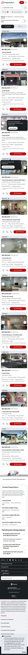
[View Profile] (14, 31)
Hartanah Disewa (5, 626)
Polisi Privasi (10, 643)
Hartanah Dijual (5, 623)
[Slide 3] (12, 45)
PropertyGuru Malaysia (7, 619)
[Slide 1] (10, 45)
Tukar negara (4, 571)
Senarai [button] (9, 26)
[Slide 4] (15, 251)
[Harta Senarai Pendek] (24, 35)
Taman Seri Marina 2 (16, 502)
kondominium (8, 494)
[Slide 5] (16, 251)
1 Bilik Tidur (9, 517)
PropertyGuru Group (6, 563)
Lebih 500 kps (5, 524)
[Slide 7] (17, 45)
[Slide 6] (16, 45)
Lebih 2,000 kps (13, 524)
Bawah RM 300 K (15, 510)
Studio (3, 517)
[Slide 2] (11, 45)
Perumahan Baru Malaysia (8, 630)
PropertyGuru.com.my (6, 601)
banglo (23, 494)
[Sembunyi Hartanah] (21, 35)
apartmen (14, 494)
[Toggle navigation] (25, 2)
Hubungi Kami (4, 567)
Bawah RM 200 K (6, 510)
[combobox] (13, 7)
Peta (21, 26)
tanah (5, 495)
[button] (3, 16)
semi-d (19, 494)
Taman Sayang (6, 502)
